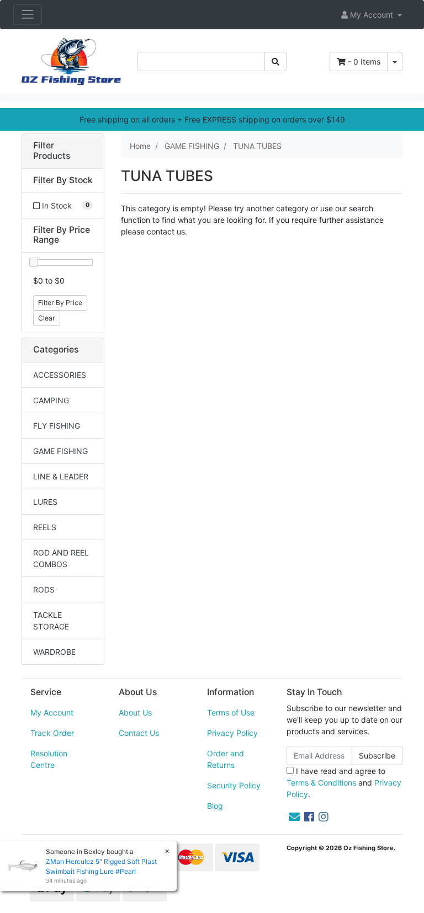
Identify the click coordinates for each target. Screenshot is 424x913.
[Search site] (275, 61)
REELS (44, 527)
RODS (44, 589)
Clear (46, 318)
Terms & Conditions (321, 782)
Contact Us (139, 733)
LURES (45, 501)
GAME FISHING (60, 451)
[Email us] (294, 817)
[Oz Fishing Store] (71, 60)
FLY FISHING (56, 425)
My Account (51, 712)
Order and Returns (225, 759)
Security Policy (234, 785)
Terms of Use (231, 712)
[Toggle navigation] (27, 14)
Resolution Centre (48, 759)
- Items (364, 61)
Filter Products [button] (51, 151)
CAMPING (51, 400)
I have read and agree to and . (344, 782)
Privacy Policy (232, 733)
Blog (215, 805)
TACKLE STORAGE (51, 620)
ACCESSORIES (59, 375)
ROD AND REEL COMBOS (61, 558)
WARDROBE (54, 651)
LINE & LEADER (60, 476)
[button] (371, 14)
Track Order (52, 733)
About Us (135, 712)
